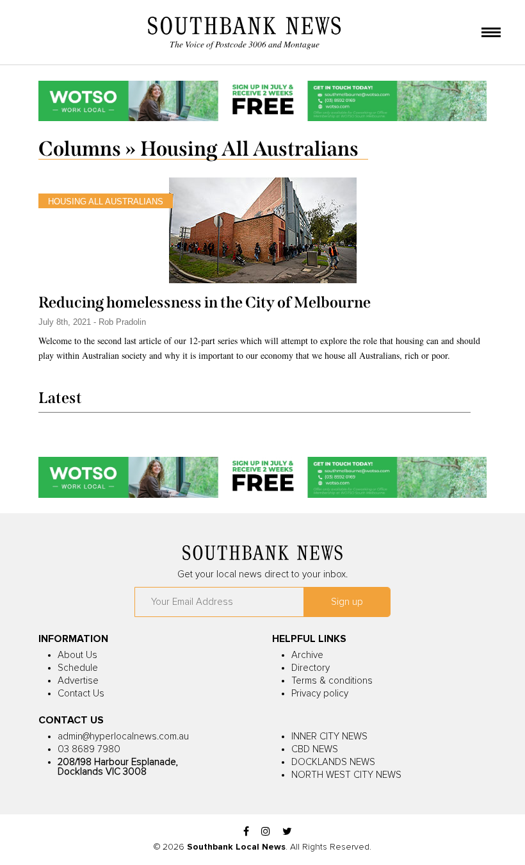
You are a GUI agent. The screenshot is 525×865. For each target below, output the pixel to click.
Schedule (78, 668)
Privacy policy (319, 693)
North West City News (346, 775)
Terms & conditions (332, 681)
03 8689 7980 (89, 749)
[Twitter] (287, 832)
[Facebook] (246, 832)
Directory (310, 668)
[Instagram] (265, 832)
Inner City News (329, 736)
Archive (307, 655)
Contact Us (81, 693)
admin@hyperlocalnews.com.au (123, 736)
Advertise (78, 681)
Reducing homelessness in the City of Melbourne (204, 302)
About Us (77, 655)
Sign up (347, 602)
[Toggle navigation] (491, 33)
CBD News (314, 749)
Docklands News (333, 762)
